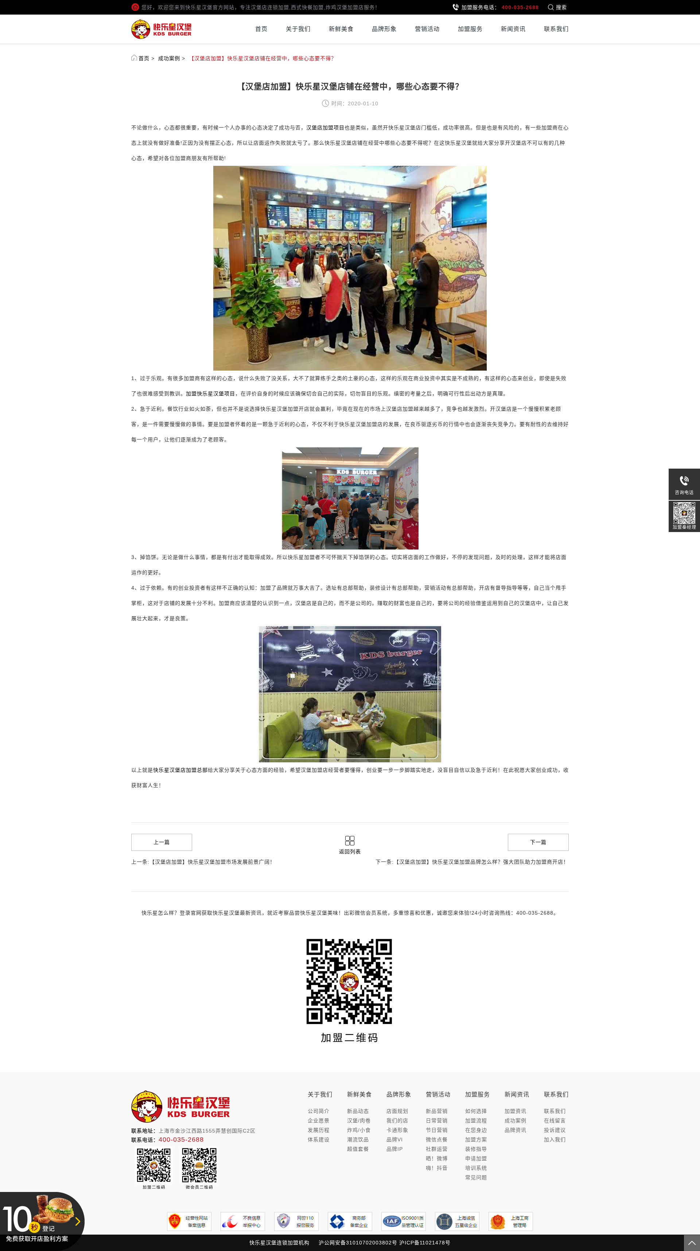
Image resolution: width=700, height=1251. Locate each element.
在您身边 (476, 1130)
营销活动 (427, 29)
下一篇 (538, 842)
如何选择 (476, 1111)
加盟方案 (476, 1139)
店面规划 (397, 1111)
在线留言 (555, 1120)
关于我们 (298, 29)
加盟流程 (476, 1120)
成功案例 (169, 58)
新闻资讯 (513, 29)
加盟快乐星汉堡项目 (210, 393)
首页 (261, 29)
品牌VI (394, 1139)
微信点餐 (437, 1139)
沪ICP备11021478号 (425, 1243)
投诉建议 (555, 1130)
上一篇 (161, 842)
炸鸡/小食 (359, 1130)
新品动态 (358, 1111)
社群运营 (437, 1149)
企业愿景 (319, 1120)
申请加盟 (476, 1158)
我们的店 (397, 1120)
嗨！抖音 (437, 1168)
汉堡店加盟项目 (325, 127)
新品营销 (437, 1111)
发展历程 (319, 1130)
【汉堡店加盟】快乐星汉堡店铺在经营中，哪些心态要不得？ (263, 58)
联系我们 (556, 29)
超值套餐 (358, 1149)
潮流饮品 (358, 1139)
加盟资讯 (515, 1111)
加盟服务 (470, 29)
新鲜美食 (341, 29)
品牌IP (394, 1149)
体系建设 (319, 1139)
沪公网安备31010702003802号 (358, 1243)
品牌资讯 (515, 1130)
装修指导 (476, 1149)
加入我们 (555, 1139)
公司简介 (319, 1111)
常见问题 (476, 1177)
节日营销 (437, 1130)
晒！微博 (437, 1158)
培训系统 (476, 1168)
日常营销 (437, 1120)
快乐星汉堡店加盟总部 (180, 770)
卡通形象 (397, 1130)
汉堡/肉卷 (359, 1120)
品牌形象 (384, 29)
